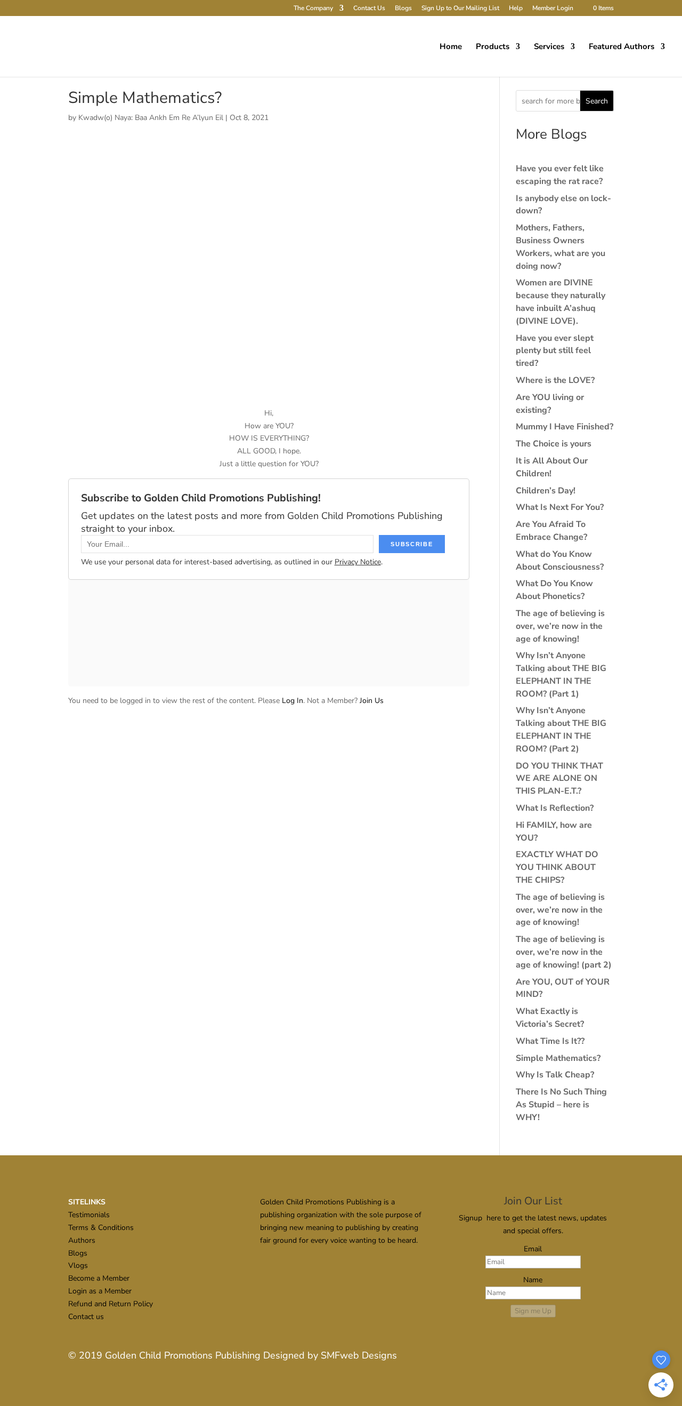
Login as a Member (100, 1291)
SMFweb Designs (359, 1355)
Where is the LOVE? (555, 380)
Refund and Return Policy (110, 1304)
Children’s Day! (545, 491)
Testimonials (89, 1215)
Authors (81, 1240)
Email (533, 1249)
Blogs (403, 8)
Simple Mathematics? (558, 1058)
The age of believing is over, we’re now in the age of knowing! (560, 626)
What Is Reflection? (555, 808)
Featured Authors (621, 47)
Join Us (372, 701)
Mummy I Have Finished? (564, 427)
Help (516, 8)
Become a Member (98, 1278)
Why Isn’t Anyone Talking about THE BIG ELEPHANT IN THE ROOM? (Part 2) (561, 729)
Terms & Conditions (101, 1228)
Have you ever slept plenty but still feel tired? (555, 351)
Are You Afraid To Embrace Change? (551, 530)
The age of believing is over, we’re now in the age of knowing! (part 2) (564, 952)
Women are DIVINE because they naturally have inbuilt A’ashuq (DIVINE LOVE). (560, 301)
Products (492, 47)
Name (532, 1280)
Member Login (552, 8)
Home (451, 47)
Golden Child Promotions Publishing (183, 1355)
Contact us (86, 1317)
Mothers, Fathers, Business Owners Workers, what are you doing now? (560, 246)
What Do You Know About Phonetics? (554, 590)
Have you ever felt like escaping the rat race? (560, 175)
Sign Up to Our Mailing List (460, 8)
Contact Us (369, 8)
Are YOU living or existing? (550, 404)
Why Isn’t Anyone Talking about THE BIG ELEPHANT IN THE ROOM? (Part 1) (561, 674)
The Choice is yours (553, 444)
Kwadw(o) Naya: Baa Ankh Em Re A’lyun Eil (150, 118)
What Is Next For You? (560, 507)
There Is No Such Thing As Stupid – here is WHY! (561, 1104)
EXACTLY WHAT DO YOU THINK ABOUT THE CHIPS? (557, 867)
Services (549, 47)
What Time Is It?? (550, 1041)
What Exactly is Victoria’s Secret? (550, 1017)
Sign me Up (533, 1311)
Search (597, 101)
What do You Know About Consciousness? (560, 560)
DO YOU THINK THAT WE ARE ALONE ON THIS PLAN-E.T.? (559, 778)
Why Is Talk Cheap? (555, 1075)
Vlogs (78, 1265)
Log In (292, 701)
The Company (313, 8)
